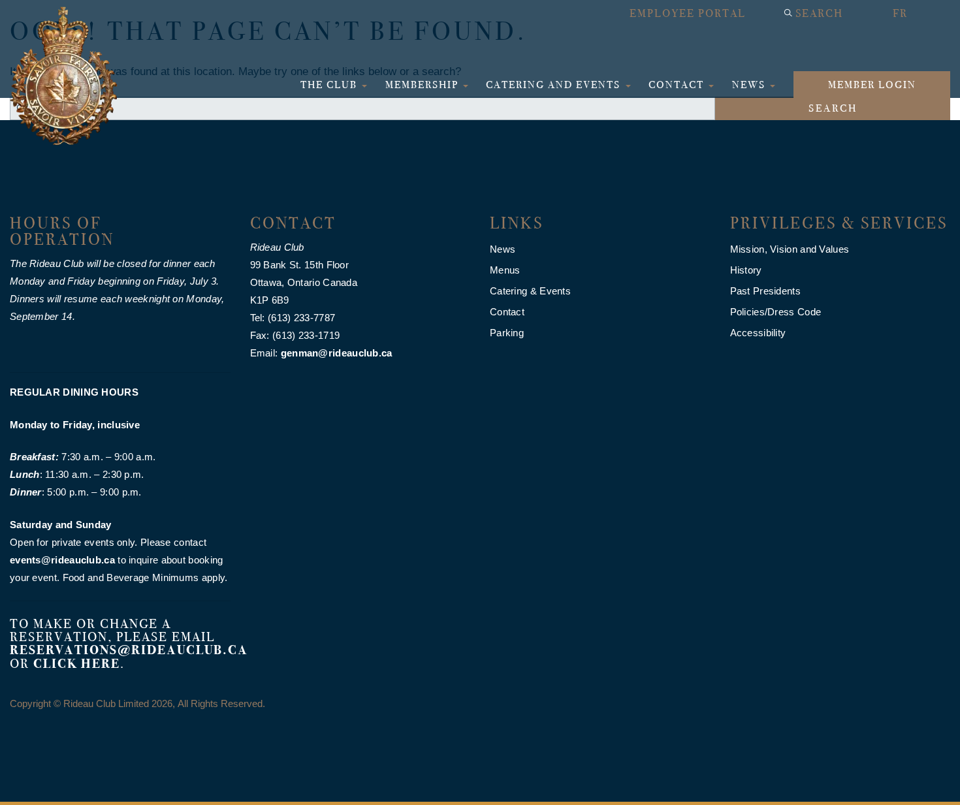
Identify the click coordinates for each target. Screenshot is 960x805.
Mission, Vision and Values (790, 249)
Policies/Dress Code (776, 311)
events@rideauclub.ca (62, 559)
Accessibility (758, 332)
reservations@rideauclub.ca (129, 649)
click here (76, 663)
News (750, 84)
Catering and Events (555, 84)
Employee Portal (688, 13)
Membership (423, 84)
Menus (505, 270)
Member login (872, 84)
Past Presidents (765, 290)
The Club (330, 84)
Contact (677, 84)
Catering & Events (530, 290)
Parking (507, 332)
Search (819, 13)
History (746, 270)
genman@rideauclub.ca (336, 352)
